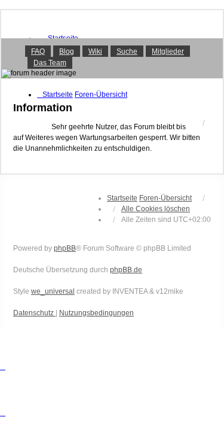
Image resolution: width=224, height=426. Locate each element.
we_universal (53, 291)
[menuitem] (34, 313)
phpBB (65, 248)
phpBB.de (126, 270)
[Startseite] (112, 58)
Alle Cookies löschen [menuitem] (155, 209)
